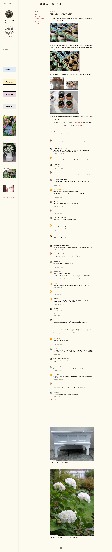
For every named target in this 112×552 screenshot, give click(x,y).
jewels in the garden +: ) (58, 217)
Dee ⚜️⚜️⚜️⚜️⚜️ (57, 189)
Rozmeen (55, 261)
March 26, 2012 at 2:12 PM (58, 175)
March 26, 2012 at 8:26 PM (58, 232)
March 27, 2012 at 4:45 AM (58, 279)
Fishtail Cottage (50, 3)
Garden (37, 23)
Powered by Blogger (66, 547)
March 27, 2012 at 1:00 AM (58, 267)
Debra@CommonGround (59, 148)
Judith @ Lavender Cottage (59, 358)
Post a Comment (53, 399)
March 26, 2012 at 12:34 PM (58, 153)
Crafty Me (37, 21)
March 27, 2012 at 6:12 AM (58, 294)
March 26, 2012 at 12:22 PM (58, 144)
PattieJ (55, 392)
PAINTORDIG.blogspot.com (59, 291)
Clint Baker (56, 382)
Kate (54, 308)
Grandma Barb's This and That (60, 245)
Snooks (55, 235)
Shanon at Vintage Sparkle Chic (60, 179)
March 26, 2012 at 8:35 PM (58, 241)
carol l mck (56, 366)
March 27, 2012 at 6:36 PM (58, 354)
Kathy (54, 298)
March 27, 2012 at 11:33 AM (58, 315)
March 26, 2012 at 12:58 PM (58, 160)
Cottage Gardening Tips (40, 18)
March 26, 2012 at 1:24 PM (58, 168)
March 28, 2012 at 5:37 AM (58, 363)
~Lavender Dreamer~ (58, 172)
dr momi (55, 164)
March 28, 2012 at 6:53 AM (58, 379)
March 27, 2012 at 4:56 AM (58, 287)
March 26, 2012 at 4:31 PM (58, 206)
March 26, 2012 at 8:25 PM (58, 221)
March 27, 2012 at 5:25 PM (58, 344)
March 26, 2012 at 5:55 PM (58, 213)
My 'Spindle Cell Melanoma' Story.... (64, 537)
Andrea (55, 348)
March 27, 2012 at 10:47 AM (58, 304)
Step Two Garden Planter (60, 463)
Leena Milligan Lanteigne (59, 253)
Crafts (36, 20)
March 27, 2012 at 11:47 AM (58, 324)
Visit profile (9, 36)
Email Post (55, 131)
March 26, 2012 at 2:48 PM (58, 185)
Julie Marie (55, 139)
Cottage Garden (39, 16)
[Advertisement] (72, 412)
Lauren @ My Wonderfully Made (60, 319)
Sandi (54, 201)
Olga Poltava (56, 210)
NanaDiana (55, 271)
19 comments (55, 539)
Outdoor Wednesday (57, 343)
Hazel (54, 374)
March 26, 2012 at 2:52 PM (58, 197)
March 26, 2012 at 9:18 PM (58, 249)
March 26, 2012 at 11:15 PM (58, 257)
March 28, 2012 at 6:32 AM (58, 370)
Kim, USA (55, 338)
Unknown (55, 157)
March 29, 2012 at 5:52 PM (58, 396)
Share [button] (36, 11)
